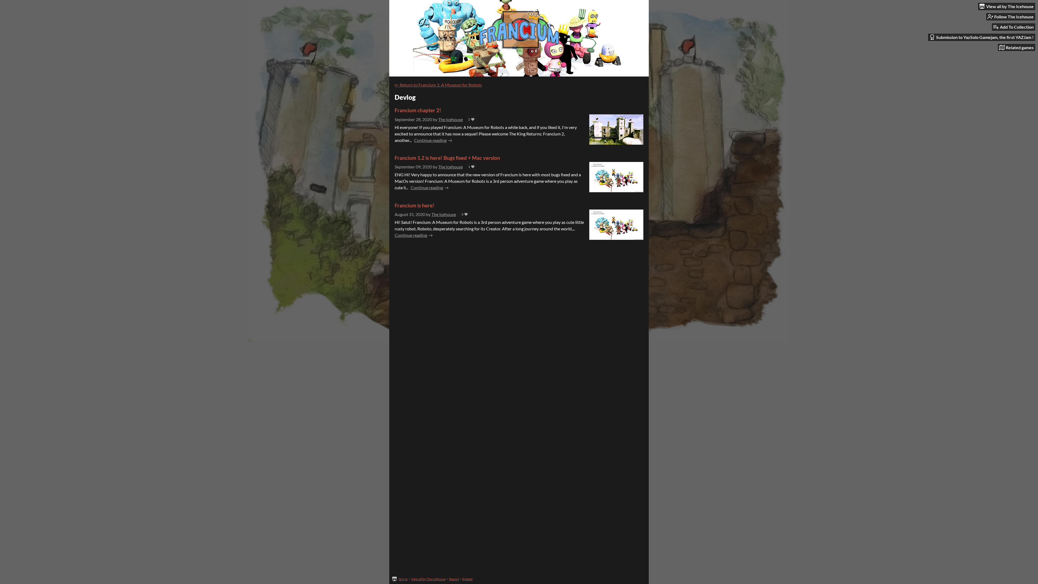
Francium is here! (414, 205)
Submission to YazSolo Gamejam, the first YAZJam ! (985, 37)
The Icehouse (450, 119)
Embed (468, 579)
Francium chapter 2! (418, 110)
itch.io (403, 579)
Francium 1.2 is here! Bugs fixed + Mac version (447, 158)
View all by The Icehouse (428, 579)
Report (454, 579)
